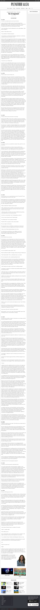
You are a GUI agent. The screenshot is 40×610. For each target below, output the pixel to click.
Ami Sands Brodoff (10, 12)
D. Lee (20, 590)
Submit (4, 0)
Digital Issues (22, 8)
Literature (10, 8)
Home (8, 8)
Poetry (7, 583)
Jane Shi (8, 582)
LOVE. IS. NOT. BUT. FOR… (9, 591)
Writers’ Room (18, 8)
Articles (14, 8)
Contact (1, 0)
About (29, 8)
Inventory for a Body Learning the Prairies (22, 592)
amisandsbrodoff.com (7, 559)
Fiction (15, 12)
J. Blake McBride (9, 586)
